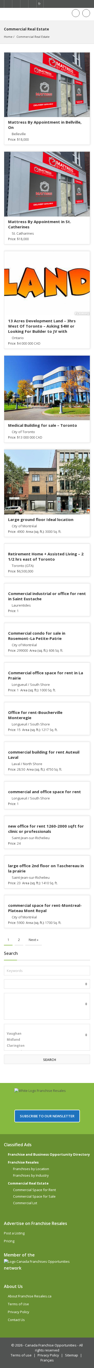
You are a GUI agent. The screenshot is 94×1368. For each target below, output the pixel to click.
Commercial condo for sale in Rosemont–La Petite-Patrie (36, 635)
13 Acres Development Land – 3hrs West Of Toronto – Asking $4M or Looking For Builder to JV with (42, 326)
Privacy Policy (18, 1311)
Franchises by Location (31, 1168)
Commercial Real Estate (33, 37)
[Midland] (47, 1039)
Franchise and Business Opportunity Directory (49, 1154)
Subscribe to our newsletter (47, 1116)
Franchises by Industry (31, 1175)
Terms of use (21, 1355)
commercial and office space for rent (44, 791)
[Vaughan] (47, 1033)
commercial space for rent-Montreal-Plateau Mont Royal (45, 908)
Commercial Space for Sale (34, 1196)
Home (8, 37)
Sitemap (71, 1355)
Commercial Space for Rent (34, 1189)
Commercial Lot (25, 1203)
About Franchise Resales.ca (29, 1296)
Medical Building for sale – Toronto (42, 425)
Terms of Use (18, 1304)
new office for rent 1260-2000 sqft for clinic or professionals (46, 828)
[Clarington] (47, 1046)
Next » (33, 939)
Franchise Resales (23, 1162)
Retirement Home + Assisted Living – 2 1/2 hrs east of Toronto (46, 556)
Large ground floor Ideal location (40, 519)
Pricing (9, 1241)
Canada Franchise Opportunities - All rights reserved (54, 1348)
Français (47, 1360)
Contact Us (16, 1319)
